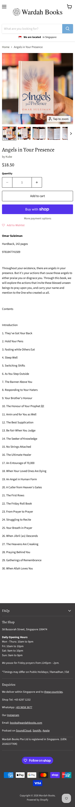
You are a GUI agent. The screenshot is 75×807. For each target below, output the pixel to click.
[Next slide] (71, 133)
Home (5, 47)
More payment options (37, 218)
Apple (46, 731)
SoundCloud (23, 731)
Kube (9, 157)
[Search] (67, 28)
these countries (53, 692)
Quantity (7, 173)
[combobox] (32, 28)
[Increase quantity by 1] (37, 182)
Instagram (13, 715)
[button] (9, 133)
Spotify (37, 731)
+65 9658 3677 (24, 707)
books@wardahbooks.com (26, 723)
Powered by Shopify (37, 800)
